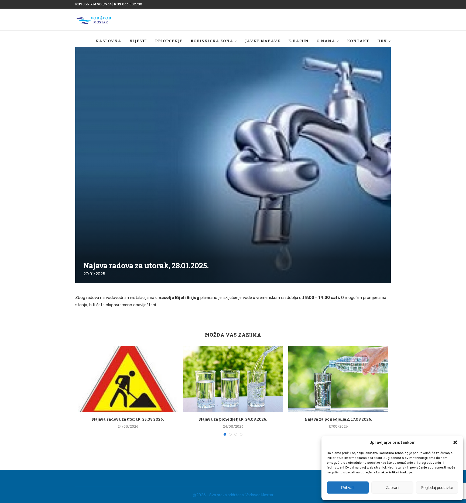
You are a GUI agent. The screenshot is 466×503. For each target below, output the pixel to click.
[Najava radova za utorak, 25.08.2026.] (128, 379)
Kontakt (358, 41)
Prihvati (347, 487)
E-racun (298, 41)
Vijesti (138, 41)
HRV (382, 41)
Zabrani (392, 487)
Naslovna (108, 41)
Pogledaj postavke (437, 487)
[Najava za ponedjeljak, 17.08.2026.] (338, 379)
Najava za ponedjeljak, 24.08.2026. (233, 419)
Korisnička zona (212, 41)
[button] (455, 442)
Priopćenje (169, 41)
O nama (326, 41)
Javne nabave (262, 41)
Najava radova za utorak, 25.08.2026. (128, 419)
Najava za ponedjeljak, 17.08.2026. (338, 419)
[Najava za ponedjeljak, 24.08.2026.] (233, 379)
